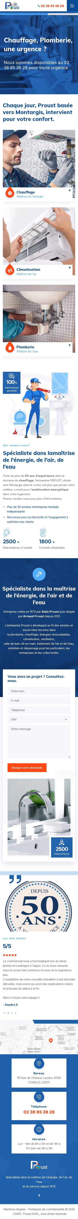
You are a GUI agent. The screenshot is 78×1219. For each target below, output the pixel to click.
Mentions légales (14, 1209)
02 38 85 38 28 (52, 6)
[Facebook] (39, 1195)
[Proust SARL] (12, 5)
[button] (5, 1013)
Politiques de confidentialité (46, 1209)
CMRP (17, 1214)
